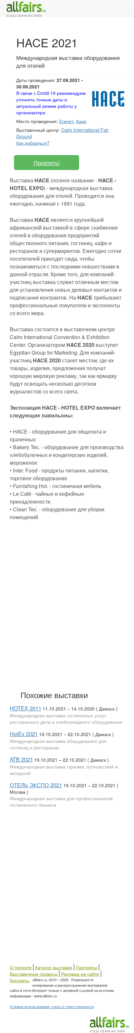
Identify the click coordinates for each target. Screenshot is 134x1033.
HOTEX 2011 (25, 708)
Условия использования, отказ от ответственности (52, 1006)
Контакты (19, 980)
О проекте (21, 967)
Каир (81, 121)
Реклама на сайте (80, 974)
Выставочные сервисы (34, 974)
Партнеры (86, 967)
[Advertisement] (67, 612)
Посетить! (47, 162)
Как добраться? (32, 143)
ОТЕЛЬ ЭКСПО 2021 (36, 785)
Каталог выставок (53, 967)
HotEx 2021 (24, 734)
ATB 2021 (21, 759)
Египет (66, 121)
